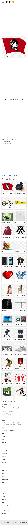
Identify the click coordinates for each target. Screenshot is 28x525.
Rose (3, 473)
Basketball (4, 450)
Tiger (3, 468)
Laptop (3, 459)
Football (4, 485)
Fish (3, 493)
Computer (4, 499)
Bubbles (4, 462)
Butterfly (4, 442)
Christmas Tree (5, 479)
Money (3, 516)
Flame (3, 436)
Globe (3, 496)
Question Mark (5, 511)
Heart (3, 433)
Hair (3, 488)
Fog (3, 465)
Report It (4, 175)
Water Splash (5, 505)
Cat (2, 448)
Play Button (4, 456)
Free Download (14, 99)
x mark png (5, 137)
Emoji (3, 476)
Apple (3, 439)
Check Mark (5, 482)
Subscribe (4, 453)
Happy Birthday (5, 491)
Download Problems (12, 175)
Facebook (4, 513)
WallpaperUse (5, 470)
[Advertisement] (14, 22)
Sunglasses (5, 445)
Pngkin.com (5, 508)
